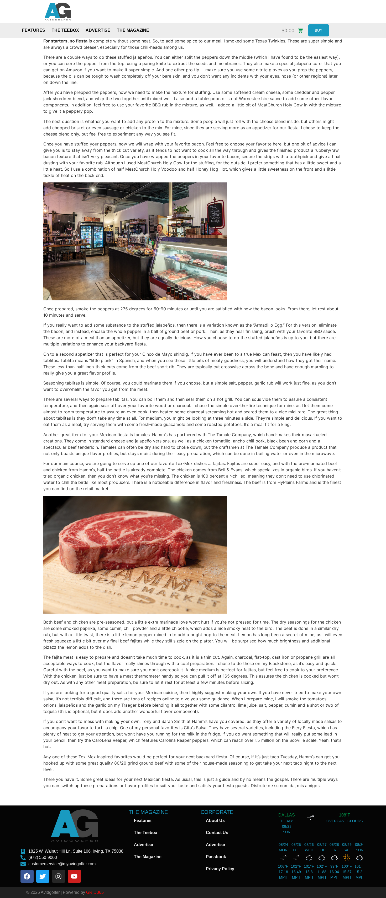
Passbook (216, 856)
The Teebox (65, 30)
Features (33, 30)
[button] (293, 29)
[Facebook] (27, 876)
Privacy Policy (220, 869)
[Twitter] (42, 876)
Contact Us (217, 832)
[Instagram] (58, 876)
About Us (215, 820)
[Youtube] (74, 876)
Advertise (98, 30)
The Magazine (133, 30)
